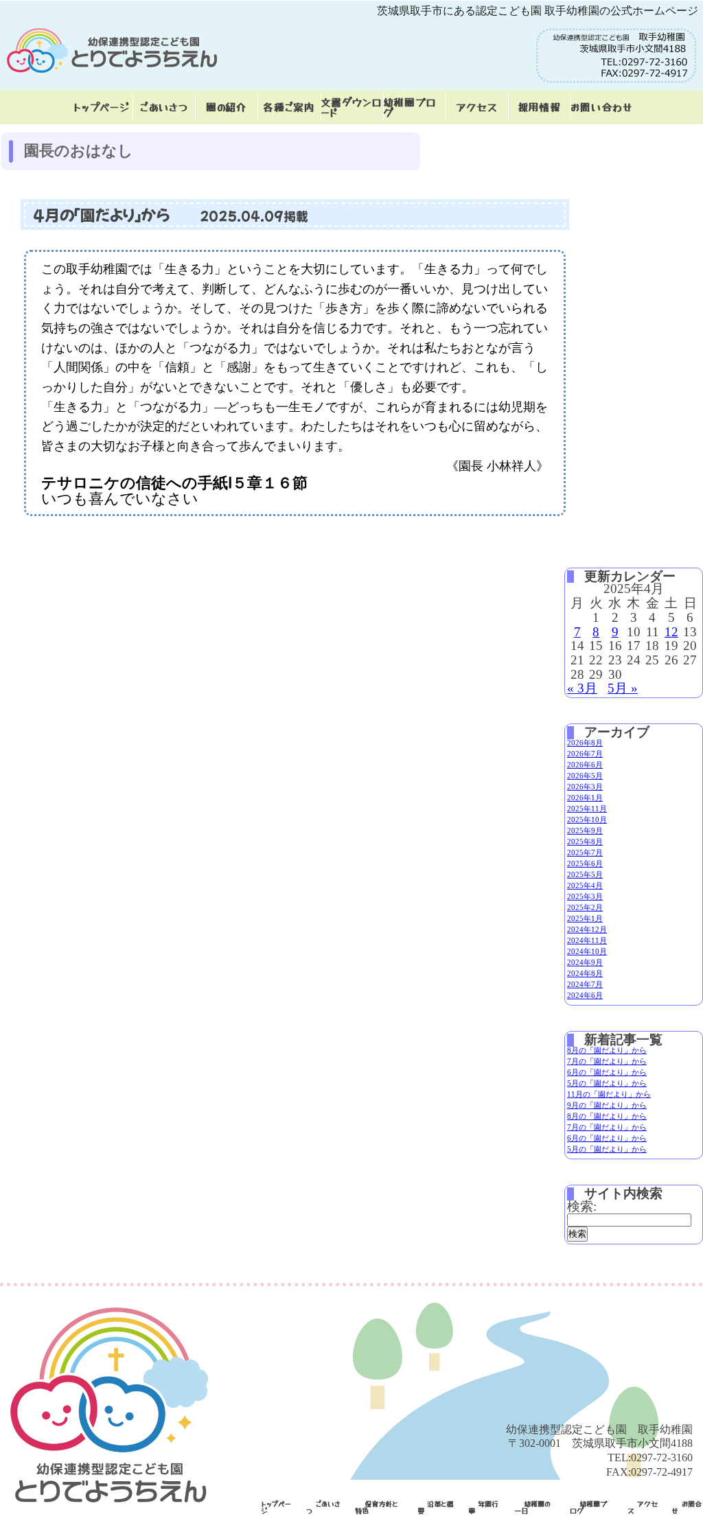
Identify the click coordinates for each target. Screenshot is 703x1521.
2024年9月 (585, 962)
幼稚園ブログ (410, 107)
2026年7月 (585, 754)
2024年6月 (585, 995)
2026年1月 (585, 797)
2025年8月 (585, 841)
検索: (582, 1206)
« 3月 (582, 688)
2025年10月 (587, 819)
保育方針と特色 (376, 1507)
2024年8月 (585, 973)
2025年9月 (585, 830)
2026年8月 (585, 743)
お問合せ (687, 1507)
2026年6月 (585, 764)
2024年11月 (587, 940)
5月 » (623, 688)
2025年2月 (585, 907)
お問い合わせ (601, 107)
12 (671, 632)
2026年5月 (585, 775)
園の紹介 (226, 107)
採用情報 (539, 107)
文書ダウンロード (352, 107)
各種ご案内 (289, 107)
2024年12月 (587, 929)
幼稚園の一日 (532, 1507)
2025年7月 (585, 852)
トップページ (101, 107)
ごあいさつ (164, 107)
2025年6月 (585, 863)
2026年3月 (585, 786)
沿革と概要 (435, 1507)
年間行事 (483, 1507)
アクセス (477, 107)
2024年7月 (585, 984)
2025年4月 (585, 885)
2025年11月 (587, 808)
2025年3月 (585, 896)
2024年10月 (587, 951)
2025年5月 (585, 874)
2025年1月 (585, 918)
